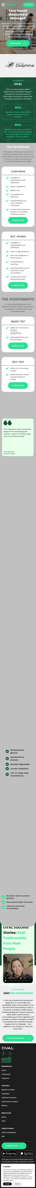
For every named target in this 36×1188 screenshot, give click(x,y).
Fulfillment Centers (9, 1098)
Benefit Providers (8, 1090)
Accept (7, 1184)
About (4, 1117)
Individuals (6, 1074)
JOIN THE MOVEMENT (15, 1038)
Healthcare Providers (10, 1102)
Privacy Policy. (9, 1180)
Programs (5, 1078)
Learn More (15, 43)
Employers (6, 1094)
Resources (6, 1113)
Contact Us (29, 5)
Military (4, 1106)
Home (4, 1070)
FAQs (4, 1121)
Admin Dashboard (9, 1132)
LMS (3, 1136)
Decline (17, 1184)
